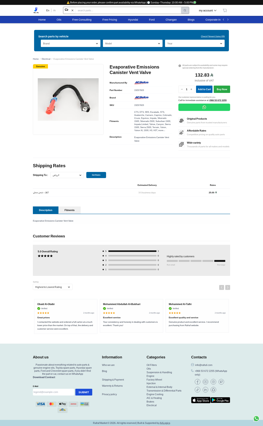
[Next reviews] (227, 287)
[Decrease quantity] (182, 89)
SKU (112, 105)
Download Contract (44, 377)
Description (116, 137)
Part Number (116, 90)
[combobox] (52, 175)
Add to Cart (204, 89)
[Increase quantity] (191, 89)
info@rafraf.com (203, 364)
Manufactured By (118, 82)
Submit (84, 392)
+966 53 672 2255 (218, 100)
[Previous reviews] (221, 287)
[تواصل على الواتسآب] (256, 419)
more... (161, 130)
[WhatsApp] (204, 107)
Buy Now (222, 89)
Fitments (114, 121)
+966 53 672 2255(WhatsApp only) (211, 373)
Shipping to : (40, 175)
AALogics (165, 422)
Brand (113, 97)
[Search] (185, 10)
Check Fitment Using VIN (213, 36)
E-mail (35, 386)
